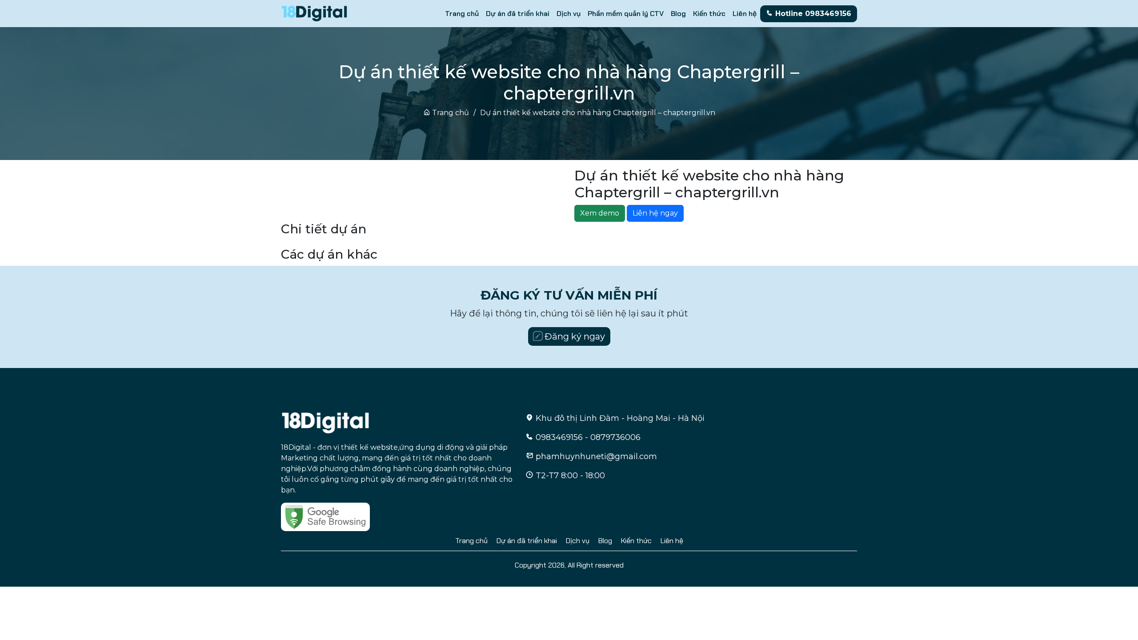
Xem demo (599, 213)
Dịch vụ (569, 13)
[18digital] (325, 422)
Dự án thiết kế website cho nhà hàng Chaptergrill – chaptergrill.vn (597, 112)
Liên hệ (745, 13)
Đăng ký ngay (573, 336)
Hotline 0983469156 (812, 13)
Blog (678, 13)
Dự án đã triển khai (517, 13)
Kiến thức (709, 13)
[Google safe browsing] (325, 516)
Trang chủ (462, 13)
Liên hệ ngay (655, 213)
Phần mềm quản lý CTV (626, 13)
